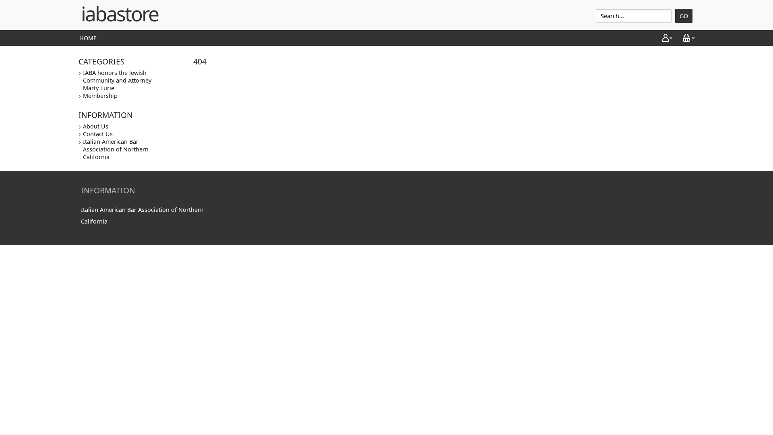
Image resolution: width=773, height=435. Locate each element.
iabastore (119, 13)
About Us (95, 126)
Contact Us (98, 134)
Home (88, 38)
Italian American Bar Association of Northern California (116, 149)
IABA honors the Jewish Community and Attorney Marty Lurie (117, 80)
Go (684, 16)
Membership (100, 95)
